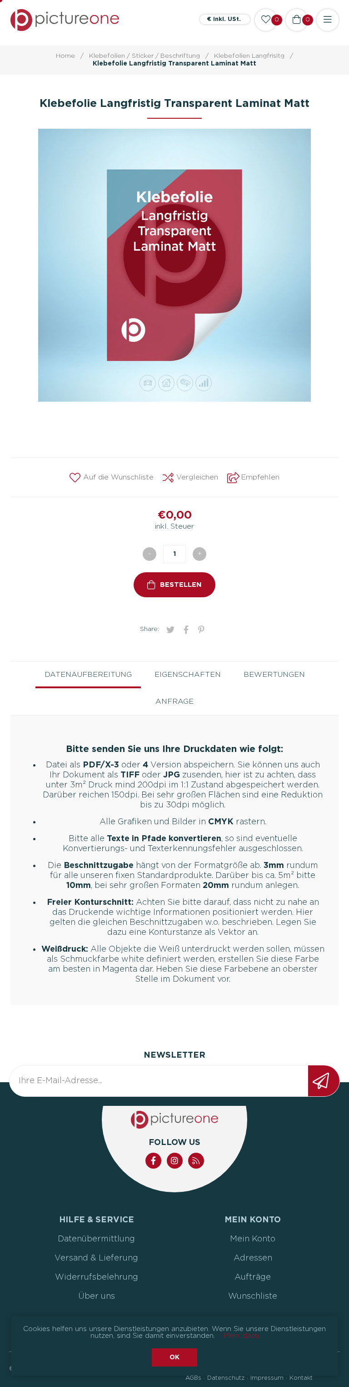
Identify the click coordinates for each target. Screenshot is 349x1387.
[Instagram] (175, 1161)
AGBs (193, 1378)
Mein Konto (252, 1239)
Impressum (267, 1378)
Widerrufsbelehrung (96, 1277)
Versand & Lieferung (96, 1258)
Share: (149, 629)
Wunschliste (252, 1296)
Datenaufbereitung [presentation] (88, 674)
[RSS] (196, 1161)
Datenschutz (225, 1378)
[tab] (88, 674)
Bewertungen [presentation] (274, 674)
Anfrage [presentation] (174, 701)
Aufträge (252, 1277)
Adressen (253, 1258)
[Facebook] (153, 1161)
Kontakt (301, 1378)
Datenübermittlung (96, 1239)
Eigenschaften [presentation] (188, 674)
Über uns (96, 1296)
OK (174, 1357)
